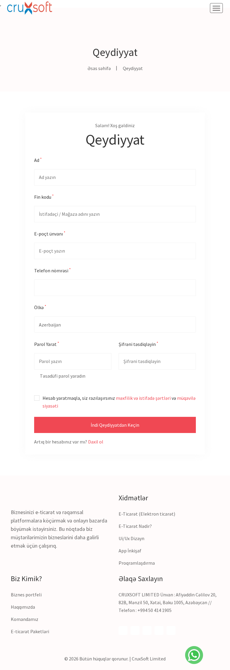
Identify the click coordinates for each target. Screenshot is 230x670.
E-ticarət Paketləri (30, 631)
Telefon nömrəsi (52, 270)
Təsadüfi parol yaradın (62, 376)
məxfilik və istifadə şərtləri (143, 398)
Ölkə (40, 307)
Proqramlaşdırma (137, 563)
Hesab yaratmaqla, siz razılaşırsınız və (119, 402)
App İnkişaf (130, 551)
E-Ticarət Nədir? (135, 526)
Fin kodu (44, 196)
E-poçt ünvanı (49, 233)
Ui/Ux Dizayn (131, 538)
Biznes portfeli (26, 595)
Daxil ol (95, 442)
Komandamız (24, 619)
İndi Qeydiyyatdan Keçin (115, 425)
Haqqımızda (23, 607)
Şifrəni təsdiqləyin (138, 344)
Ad (38, 160)
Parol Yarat (46, 344)
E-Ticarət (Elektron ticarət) (147, 514)
